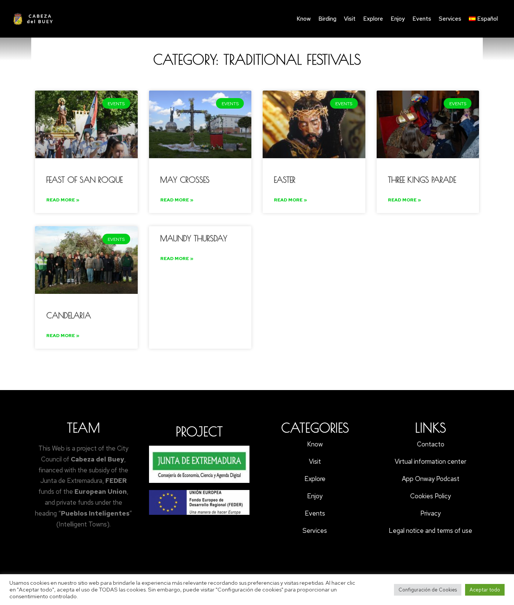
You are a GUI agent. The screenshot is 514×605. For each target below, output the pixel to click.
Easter (284, 179)
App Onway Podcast (430, 479)
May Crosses (185, 179)
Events (421, 19)
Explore (373, 19)
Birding (327, 19)
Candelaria (68, 315)
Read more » (62, 200)
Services (450, 19)
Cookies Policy (430, 496)
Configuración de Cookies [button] (427, 590)
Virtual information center (430, 461)
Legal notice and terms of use (430, 530)
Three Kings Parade (422, 179)
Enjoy (398, 19)
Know (304, 19)
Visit (350, 19)
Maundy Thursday (193, 238)
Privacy (430, 513)
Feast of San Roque (84, 179)
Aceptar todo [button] (485, 590)
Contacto (430, 444)
